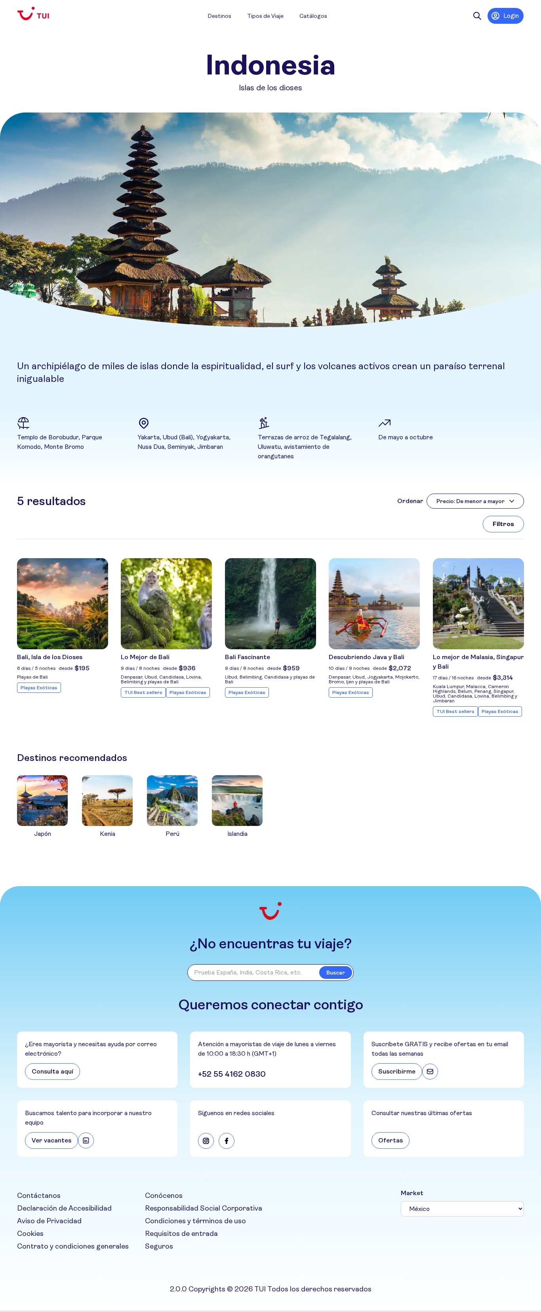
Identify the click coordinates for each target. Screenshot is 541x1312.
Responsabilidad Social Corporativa (203, 1208)
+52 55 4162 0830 (232, 1074)
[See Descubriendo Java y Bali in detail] (374, 603)
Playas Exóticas (39, 687)
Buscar (335, 972)
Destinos (219, 16)
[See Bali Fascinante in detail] (270, 603)
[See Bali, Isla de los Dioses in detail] (62, 603)
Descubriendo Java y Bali (366, 657)
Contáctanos (39, 1195)
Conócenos (164, 1195)
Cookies (30, 1234)
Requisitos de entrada (181, 1234)
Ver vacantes (51, 1140)
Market (412, 1193)
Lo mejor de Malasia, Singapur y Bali (478, 661)
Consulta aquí (52, 1071)
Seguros (159, 1246)
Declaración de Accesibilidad (64, 1208)
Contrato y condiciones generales (73, 1246)
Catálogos (313, 16)
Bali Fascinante (247, 657)
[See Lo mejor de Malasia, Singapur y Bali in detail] (478, 603)
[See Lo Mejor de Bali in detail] (166, 603)
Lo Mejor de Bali (145, 657)
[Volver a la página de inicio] (39, 14)
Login (511, 15)
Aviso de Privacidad (49, 1221)
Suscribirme (396, 1071)
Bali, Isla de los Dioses (49, 657)
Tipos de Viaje (265, 16)
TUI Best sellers (143, 692)
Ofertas (390, 1140)
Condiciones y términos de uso (195, 1221)
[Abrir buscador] (477, 16)
